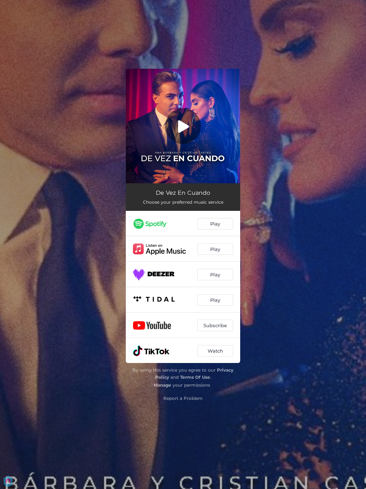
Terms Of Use (195, 377)
